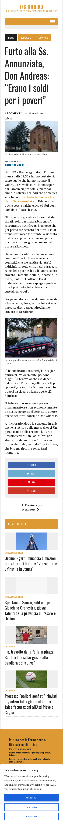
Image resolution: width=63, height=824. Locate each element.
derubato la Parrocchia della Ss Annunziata (29, 199)
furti (43, 113)
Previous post (34, 505)
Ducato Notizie (14, 553)
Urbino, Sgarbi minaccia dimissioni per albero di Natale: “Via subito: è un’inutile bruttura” (31, 563)
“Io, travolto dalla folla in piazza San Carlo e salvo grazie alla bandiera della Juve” (29, 657)
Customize (31, 807)
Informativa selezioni (26, 759)
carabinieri (31, 113)
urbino (9, 118)
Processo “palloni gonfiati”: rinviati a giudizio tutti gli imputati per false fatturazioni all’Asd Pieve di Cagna (31, 704)
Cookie (12, 759)
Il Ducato (26, 37)
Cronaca (10, 646)
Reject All (31, 816)
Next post (28, 509)
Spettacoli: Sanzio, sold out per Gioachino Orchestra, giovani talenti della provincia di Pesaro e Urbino (30, 610)
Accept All (31, 797)
